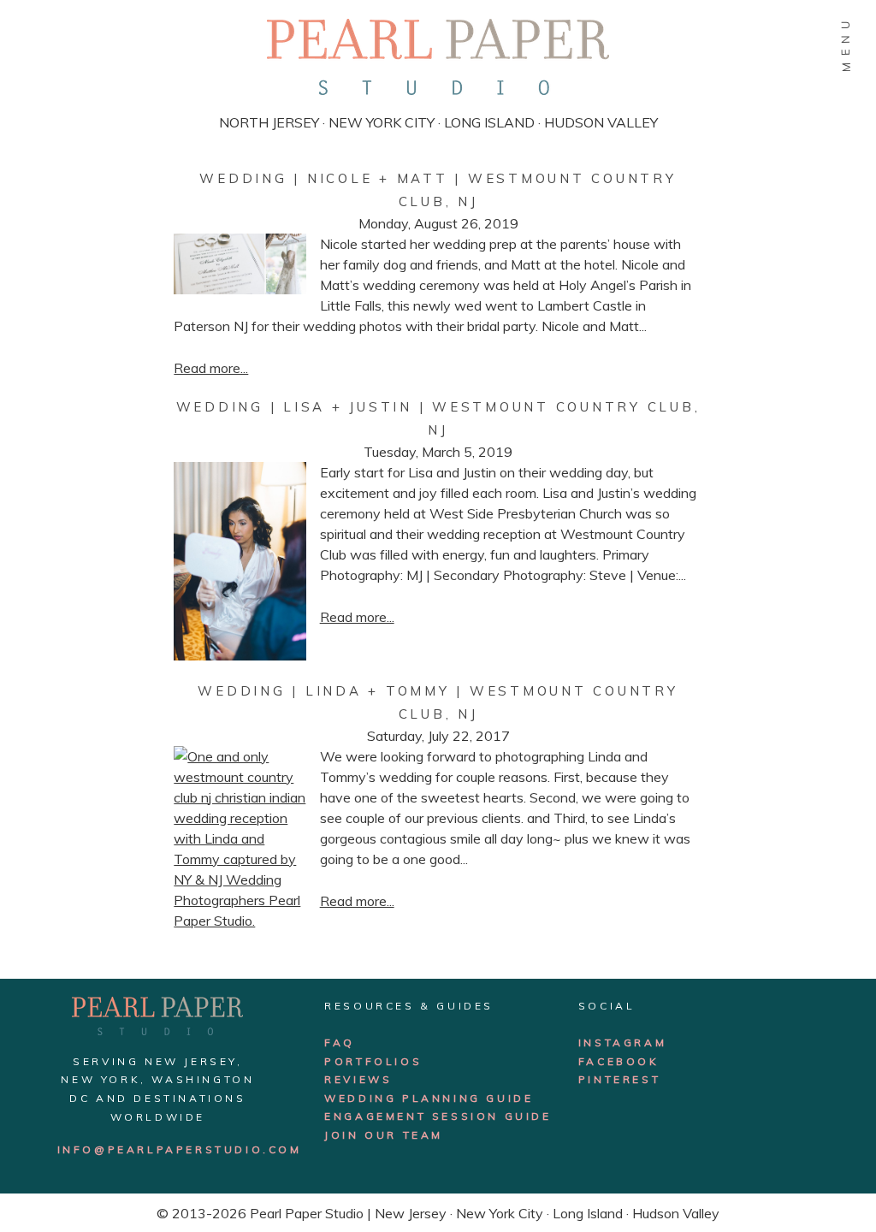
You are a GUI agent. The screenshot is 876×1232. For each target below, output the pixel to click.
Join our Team (383, 1134)
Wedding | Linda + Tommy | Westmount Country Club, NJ (438, 702)
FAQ (339, 1042)
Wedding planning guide (428, 1098)
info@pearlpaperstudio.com (179, 1149)
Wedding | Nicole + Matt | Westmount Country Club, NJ (437, 190)
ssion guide (501, 1116)
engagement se (387, 1116)
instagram (622, 1042)
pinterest (619, 1079)
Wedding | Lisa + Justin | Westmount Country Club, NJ (438, 418)
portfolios (373, 1061)
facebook (619, 1061)
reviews (358, 1079)
